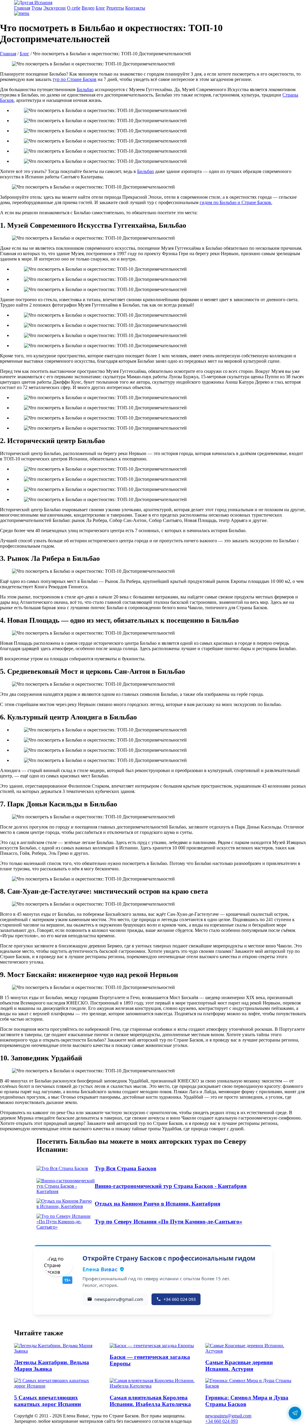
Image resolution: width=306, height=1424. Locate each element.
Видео (88, 7)
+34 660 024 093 (221, 1421)
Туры (36, 7)
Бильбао (85, 89)
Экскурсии (54, 7)
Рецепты (115, 7)
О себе (73, 7)
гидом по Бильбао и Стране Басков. (236, 202)
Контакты (135, 7)
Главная (22, 7)
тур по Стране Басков (75, 79)
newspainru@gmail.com (228, 1415)
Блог (100, 7)
